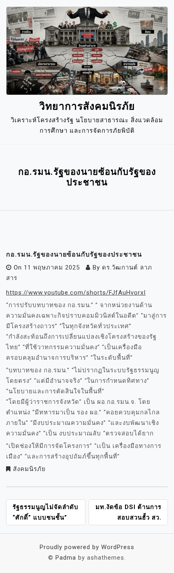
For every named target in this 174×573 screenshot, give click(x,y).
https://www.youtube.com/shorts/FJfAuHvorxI (76, 292)
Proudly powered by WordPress (87, 547)
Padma (65, 557)
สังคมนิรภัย (29, 469)
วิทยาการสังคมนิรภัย (87, 106)
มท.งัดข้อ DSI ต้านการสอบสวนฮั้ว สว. (128, 512)
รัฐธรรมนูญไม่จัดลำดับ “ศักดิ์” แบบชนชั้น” (46, 512)
